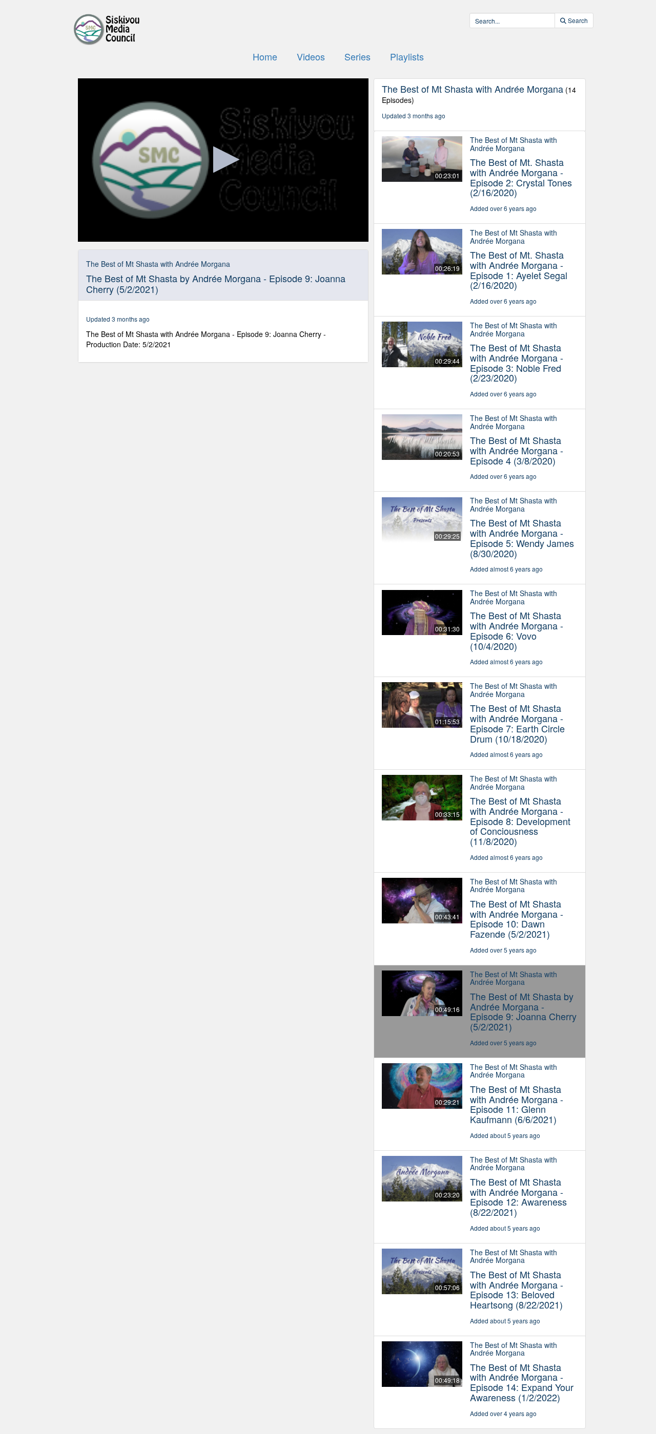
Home (265, 56)
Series (357, 56)
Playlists (407, 56)
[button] (223, 159)
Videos (311, 56)
